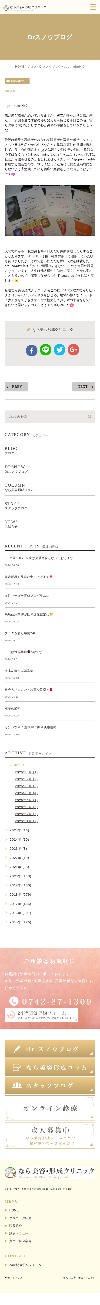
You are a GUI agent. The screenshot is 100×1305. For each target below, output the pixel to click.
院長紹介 (15, 1225)
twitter (59, 349)
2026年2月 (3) (26, 814)
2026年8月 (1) (26, 772)
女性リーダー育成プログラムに (27, 595)
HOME (20, 66)
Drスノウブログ (50, 66)
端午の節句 (13, 708)
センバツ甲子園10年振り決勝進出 (31, 727)
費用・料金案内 (20, 1241)
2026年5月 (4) (26, 793)
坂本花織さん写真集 (19, 671)
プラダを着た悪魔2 (18, 633)
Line (45, 349)
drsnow (17, 81)
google (73, 349)
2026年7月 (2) (26, 779)
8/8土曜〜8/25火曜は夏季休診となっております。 (41, 558)
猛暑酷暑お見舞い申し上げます (27, 577)
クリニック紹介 (20, 1218)
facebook (31, 350)
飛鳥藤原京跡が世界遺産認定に (27, 614)
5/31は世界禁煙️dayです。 (25, 652)
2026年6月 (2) (26, 786)
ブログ (32, 66)
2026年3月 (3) (26, 807)
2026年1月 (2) (26, 821)
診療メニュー (18, 1233)
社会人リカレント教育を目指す (27, 689)
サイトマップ (14, 1277)
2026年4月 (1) (26, 800)
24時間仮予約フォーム (25, 1265)
